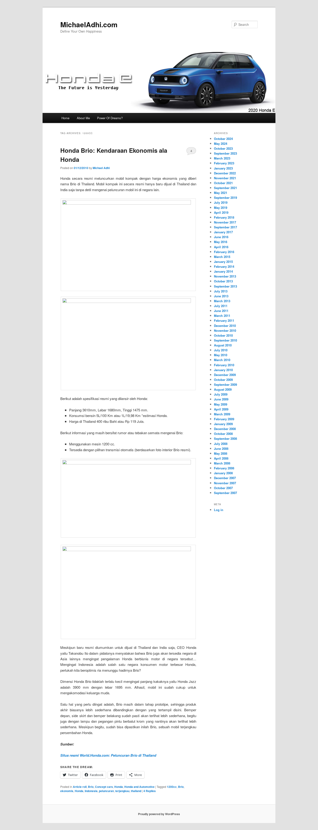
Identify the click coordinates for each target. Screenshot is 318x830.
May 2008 (220, 453)
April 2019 (221, 212)
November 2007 (225, 483)
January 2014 (223, 271)
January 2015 (223, 261)
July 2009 (220, 394)
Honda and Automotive (139, 787)
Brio (91, 787)
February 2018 (224, 217)
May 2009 (220, 404)
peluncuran (106, 791)
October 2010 (223, 335)
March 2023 (222, 158)
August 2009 (223, 389)
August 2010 (223, 345)
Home (65, 118)
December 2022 (225, 173)
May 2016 (220, 242)
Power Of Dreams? (110, 118)
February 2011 (224, 320)
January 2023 (223, 168)
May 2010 (220, 355)
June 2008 (221, 448)
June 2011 (221, 310)
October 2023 (223, 148)
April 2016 (221, 247)
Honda (118, 787)
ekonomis (66, 791)
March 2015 (222, 256)
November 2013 (225, 276)
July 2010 (220, 350)
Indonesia (91, 791)
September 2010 (225, 340)
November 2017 (225, 222)
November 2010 (225, 330)
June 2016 (221, 237)
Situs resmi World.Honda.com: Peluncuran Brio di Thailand (108, 755)
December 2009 (225, 375)
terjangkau (122, 791)
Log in (218, 510)
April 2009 (221, 409)
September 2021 (225, 188)
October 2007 (223, 488)
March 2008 (222, 463)
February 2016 (224, 252)
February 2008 (224, 468)
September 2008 (225, 438)
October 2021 (223, 183)
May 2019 (220, 207)
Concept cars (104, 787)
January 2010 (223, 370)
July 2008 (220, 443)
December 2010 (225, 325)
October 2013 (223, 281)
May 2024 (220, 143)
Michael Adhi (101, 168)
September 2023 (225, 153)
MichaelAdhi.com (89, 24)
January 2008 (223, 473)
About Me (83, 118)
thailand (136, 791)
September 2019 (225, 197)
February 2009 (224, 419)
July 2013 (220, 291)
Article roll (80, 787)
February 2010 (224, 365)
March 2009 (222, 414)
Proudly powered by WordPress (159, 814)
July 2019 (220, 202)
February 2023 (224, 163)
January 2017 (223, 232)
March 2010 (222, 360)
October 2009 (223, 379)
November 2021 (225, 178)
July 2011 (220, 306)
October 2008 (223, 433)
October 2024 (223, 138)
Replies (149, 791)
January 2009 (223, 424)
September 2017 (225, 227)
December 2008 (225, 429)
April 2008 (221, 458)
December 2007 (225, 478)
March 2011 (222, 315)
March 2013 (222, 301)
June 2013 (221, 296)
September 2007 (225, 493)
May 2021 (220, 192)
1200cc (172, 787)
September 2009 (225, 384)
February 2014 (224, 266)
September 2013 (225, 286)
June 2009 (221, 399)
